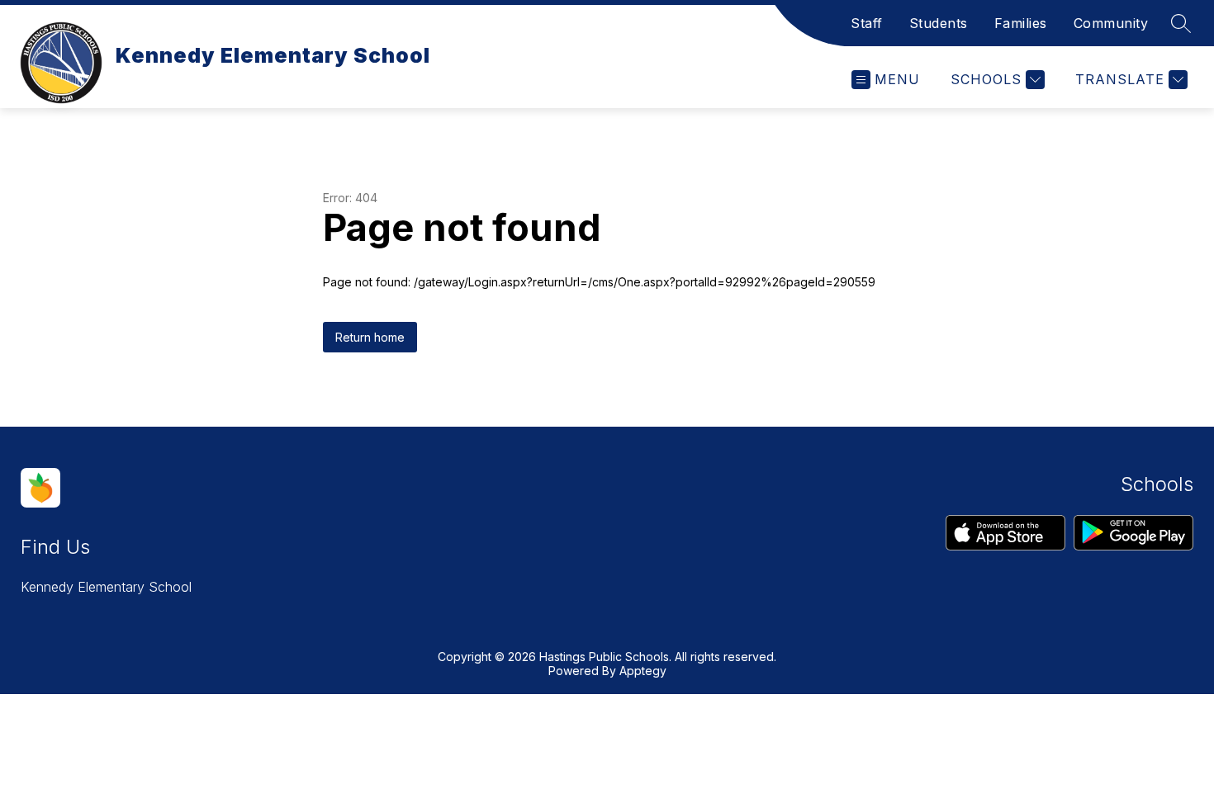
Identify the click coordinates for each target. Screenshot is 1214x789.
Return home (370, 337)
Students (938, 23)
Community (1111, 23)
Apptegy (642, 671)
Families (1020, 23)
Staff (867, 23)
